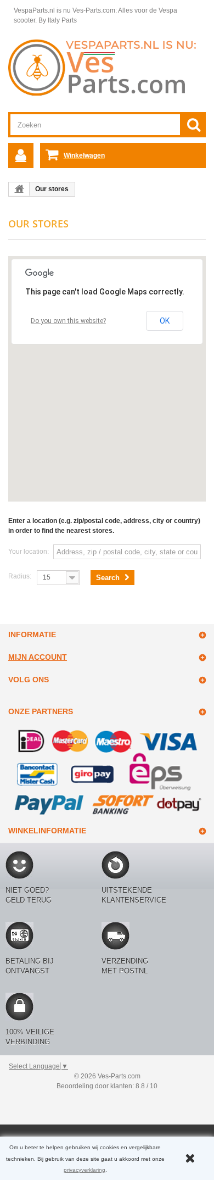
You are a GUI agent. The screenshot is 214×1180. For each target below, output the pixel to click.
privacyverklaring (84, 1170)
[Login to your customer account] (20, 155)
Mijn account (37, 657)
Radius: (19, 576)
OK (165, 320)
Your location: (28, 551)
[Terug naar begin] (19, 189)
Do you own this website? (68, 321)
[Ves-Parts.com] (107, 67)
